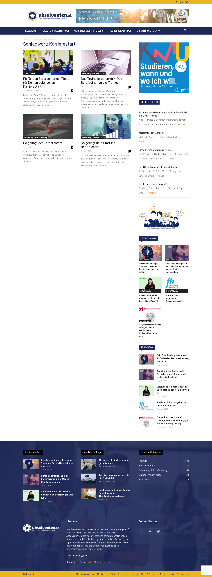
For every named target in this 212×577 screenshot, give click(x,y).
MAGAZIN (30, 30)
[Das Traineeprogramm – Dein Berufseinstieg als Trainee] (106, 62)
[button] (185, 31)
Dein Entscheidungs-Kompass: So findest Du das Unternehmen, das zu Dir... (173, 358)
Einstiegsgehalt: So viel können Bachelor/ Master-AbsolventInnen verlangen (115, 493)
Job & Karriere (29, 73)
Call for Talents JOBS (56, 30)
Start (25, 39)
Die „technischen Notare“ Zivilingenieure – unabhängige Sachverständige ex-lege (150, 330)
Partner (134, 574)
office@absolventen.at (99, 562)
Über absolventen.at (85, 574)
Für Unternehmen (146, 30)
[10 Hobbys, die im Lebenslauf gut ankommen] (88, 464)
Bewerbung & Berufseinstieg (93, 73)
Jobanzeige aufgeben (77, 555)
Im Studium (144, 479)
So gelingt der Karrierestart (42, 143)
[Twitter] (186, 2)
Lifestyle (143, 460)
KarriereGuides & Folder (88, 30)
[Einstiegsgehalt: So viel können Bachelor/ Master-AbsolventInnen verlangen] (88, 493)
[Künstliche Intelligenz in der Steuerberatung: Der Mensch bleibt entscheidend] (177, 253)
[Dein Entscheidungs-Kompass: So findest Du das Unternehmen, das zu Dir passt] (150, 253)
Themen (163, 574)
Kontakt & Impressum (179, 574)
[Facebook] (176, 2)
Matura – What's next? (150, 474)
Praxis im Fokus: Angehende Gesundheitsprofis (174, 298)
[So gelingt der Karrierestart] (48, 126)
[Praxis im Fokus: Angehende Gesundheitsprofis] (177, 285)
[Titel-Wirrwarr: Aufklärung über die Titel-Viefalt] (88, 479)
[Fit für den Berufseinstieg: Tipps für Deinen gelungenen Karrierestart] (48, 62)
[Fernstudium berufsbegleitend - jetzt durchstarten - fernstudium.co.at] (164, 67)
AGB (113, 574)
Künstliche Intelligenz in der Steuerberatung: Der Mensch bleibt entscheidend (171, 374)
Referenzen (152, 574)
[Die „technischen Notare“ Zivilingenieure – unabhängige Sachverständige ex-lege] (150, 314)
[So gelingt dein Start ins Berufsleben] (106, 126)
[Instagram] (181, 2)
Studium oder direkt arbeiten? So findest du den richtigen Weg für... (149, 298)
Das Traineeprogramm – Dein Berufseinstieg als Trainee (102, 80)
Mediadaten (102, 574)
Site (142, 574)
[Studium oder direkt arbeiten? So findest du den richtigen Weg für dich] (150, 285)
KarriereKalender (120, 30)
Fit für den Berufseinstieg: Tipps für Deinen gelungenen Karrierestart (46, 82)
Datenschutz (123, 574)
